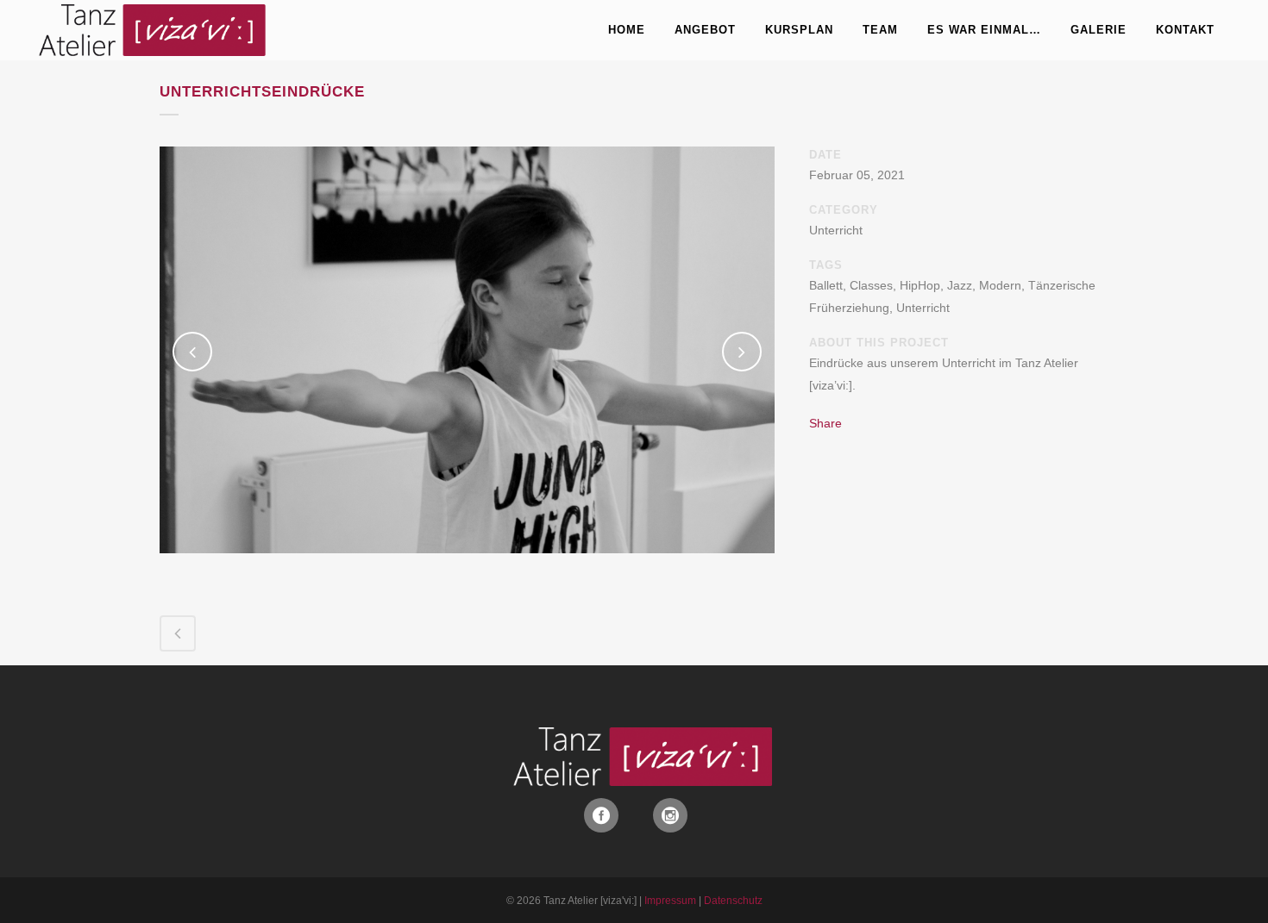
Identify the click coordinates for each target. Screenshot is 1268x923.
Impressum (670, 901)
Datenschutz (733, 901)
